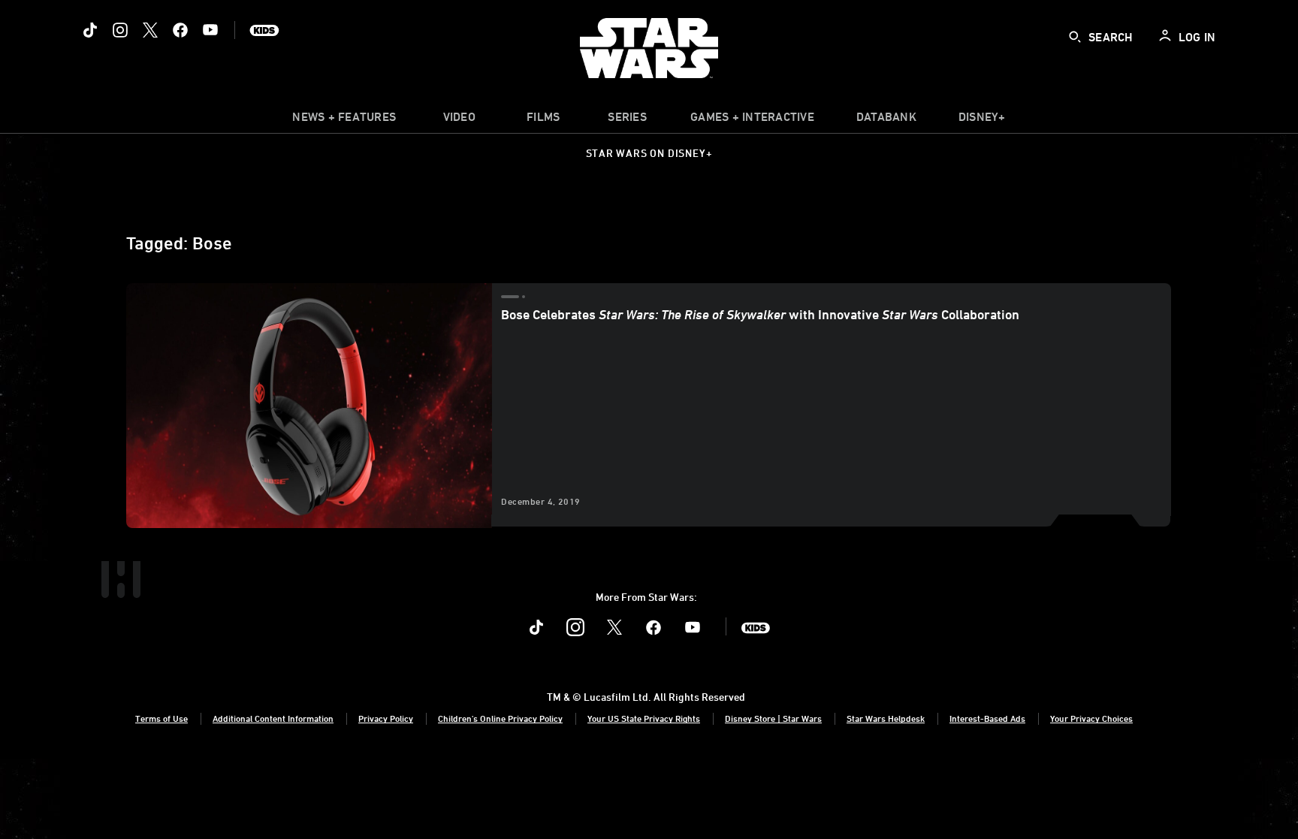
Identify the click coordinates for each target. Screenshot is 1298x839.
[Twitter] (150, 30)
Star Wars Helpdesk (886, 718)
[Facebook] (180, 30)
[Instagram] (120, 30)
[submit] (1074, 37)
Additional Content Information (273, 718)
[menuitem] (459, 120)
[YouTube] (210, 30)
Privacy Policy (385, 718)
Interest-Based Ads (987, 718)
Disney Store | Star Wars (773, 718)
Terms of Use (161, 718)
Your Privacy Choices (1091, 718)
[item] (344, 120)
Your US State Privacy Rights (643, 718)
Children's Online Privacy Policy (500, 718)
